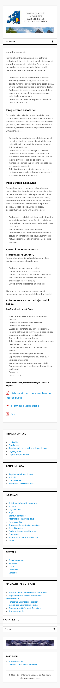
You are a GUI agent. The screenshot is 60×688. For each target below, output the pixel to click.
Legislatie (13, 442)
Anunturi (12, 506)
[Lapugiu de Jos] (30, 32)
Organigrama (15, 451)
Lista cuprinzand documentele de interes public (28, 395)
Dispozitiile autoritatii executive (24, 605)
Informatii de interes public (21, 519)
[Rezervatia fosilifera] (30, 643)
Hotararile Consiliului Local (21, 484)
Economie (13, 570)
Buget (11, 512)
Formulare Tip (15, 522)
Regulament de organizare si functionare (28, 448)
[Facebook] (52, 42)
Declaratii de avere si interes (22, 531)
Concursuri (14, 534)
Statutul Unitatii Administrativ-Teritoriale (28, 592)
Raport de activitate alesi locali (23, 537)
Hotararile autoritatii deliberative (24, 602)
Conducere (14, 445)
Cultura (12, 566)
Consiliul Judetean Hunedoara (23, 665)
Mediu (11, 541)
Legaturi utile (15, 509)
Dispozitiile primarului (19, 454)
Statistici (13, 573)
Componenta (15, 480)
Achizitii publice (16, 528)
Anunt (13, 414)
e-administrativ (16, 662)
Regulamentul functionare (21, 474)
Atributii (12, 477)
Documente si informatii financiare (25, 608)
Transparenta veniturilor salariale (24, 525)
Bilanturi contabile (17, 516)
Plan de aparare (16, 560)
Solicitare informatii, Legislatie (23, 503)
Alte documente (16, 611)
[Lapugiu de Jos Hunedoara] (27, 23)
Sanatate (13, 563)
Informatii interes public (24, 405)
